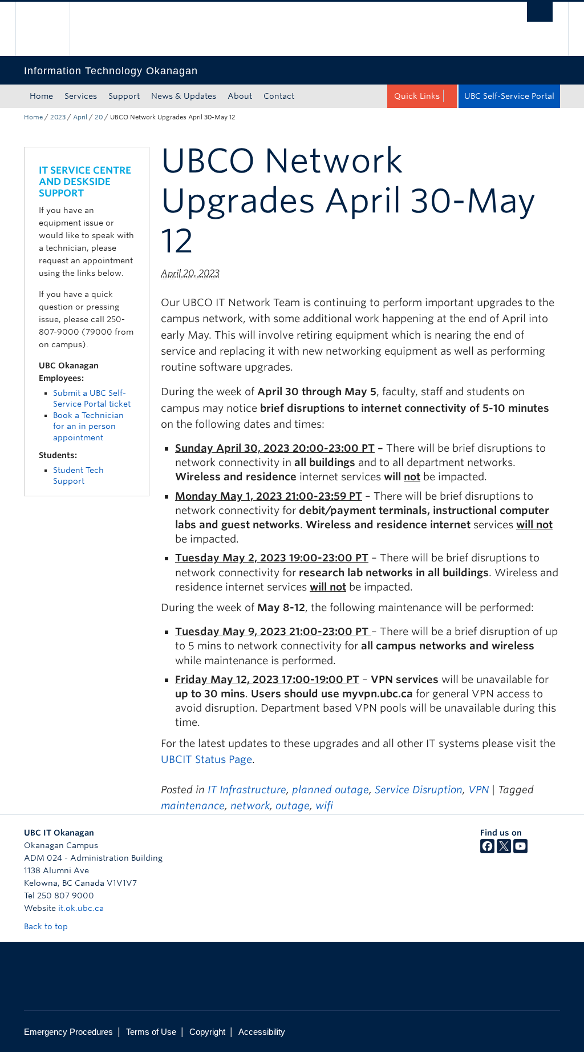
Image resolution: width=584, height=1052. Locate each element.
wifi (324, 806)
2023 (58, 117)
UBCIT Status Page (206, 759)
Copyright (207, 1032)
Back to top (47, 926)
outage (292, 806)
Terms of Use (151, 1032)
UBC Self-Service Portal (509, 96)
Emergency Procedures (68, 1032)
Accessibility (261, 1032)
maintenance (193, 806)
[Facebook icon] (487, 850)
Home (41, 96)
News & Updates (183, 96)
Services (80, 96)
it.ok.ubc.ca (81, 908)
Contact (278, 96)
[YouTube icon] (520, 850)
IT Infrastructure (247, 790)
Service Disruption (419, 790)
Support (124, 96)
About (240, 96)
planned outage (330, 790)
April (80, 117)
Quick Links (417, 96)
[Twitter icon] (504, 850)
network (250, 806)
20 (99, 117)
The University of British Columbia (51, 29)
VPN (478, 790)
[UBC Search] (540, 12)
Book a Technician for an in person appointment (88, 426)
